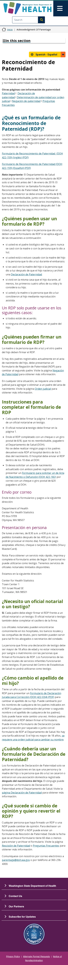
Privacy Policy (13, 956)
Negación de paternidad (26, 101)
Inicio (10, 29)
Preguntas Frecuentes (46, 845)
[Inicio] (27, 8)
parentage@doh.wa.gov (16, 860)
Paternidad (8, 93)
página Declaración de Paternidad (22, 792)
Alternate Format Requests (36, 956)
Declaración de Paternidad (26, 274)
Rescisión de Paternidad (16, 845)
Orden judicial (43, 388)
